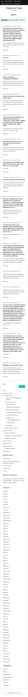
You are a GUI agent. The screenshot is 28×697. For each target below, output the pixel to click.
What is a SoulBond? (7, 430)
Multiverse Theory (17, 1)
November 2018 (6, 515)
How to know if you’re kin (10, 402)
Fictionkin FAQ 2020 (9, 1)
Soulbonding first (7, 458)
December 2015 (6, 603)
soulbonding (6, 685)
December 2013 (6, 659)
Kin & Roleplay (9, 425)
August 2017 (6, 552)
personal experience (7, 677)
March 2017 (5, 563)
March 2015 (5, 627)
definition (5, 669)
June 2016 (5, 587)
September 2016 (7, 579)
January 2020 (6, 507)
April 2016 (5, 592)
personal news (6, 679)
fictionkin (5, 671)
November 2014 (6, 637)
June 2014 (5, 648)
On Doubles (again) (7, 465)
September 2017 (7, 549)
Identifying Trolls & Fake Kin (7, 3)
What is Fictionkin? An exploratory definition (10, 78)
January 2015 (6, 632)
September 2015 (7, 611)
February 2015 (6, 629)
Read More (5, 50)
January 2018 (6, 539)
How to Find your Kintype (11, 415)
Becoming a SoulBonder (9, 433)
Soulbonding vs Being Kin (10, 438)
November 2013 (6, 661)
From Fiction (14, 8)
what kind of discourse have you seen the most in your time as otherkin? (12, 143)
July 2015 (5, 616)
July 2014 (5, 645)
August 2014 (6, 643)
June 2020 (5, 502)
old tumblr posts (7, 26)
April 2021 (5, 496)
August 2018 (6, 523)
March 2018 (5, 536)
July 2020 (5, 499)
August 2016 (6, 581)
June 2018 (5, 528)
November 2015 (6, 605)
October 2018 (6, 518)
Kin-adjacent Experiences (10, 448)
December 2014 (6, 635)
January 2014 (6, 656)
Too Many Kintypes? (10, 422)
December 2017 (6, 542)
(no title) (5, 471)
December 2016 (6, 571)
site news (5, 682)
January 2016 (6, 600)
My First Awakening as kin (14, 420)
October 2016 (6, 576)
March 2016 (5, 595)
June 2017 (5, 555)
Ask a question (17, 3)
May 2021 (5, 494)
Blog (2, 1)
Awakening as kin (10, 417)
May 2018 (5, 531)
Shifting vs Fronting (7, 441)
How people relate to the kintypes (13, 412)
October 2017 (6, 547)
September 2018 (7, 520)
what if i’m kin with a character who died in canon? (14, 97)
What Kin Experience (10, 404)
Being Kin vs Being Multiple (12, 409)
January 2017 (6, 568)
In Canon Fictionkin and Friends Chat (14, 180)
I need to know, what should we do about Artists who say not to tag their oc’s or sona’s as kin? (13, 164)
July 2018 (5, 526)
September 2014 (7, 640)
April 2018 (5, 534)
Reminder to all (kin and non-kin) (13, 365)
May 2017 (5, 557)
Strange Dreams (6, 468)
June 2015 (5, 619)
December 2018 (6, 512)
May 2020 (5, 504)
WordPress (22, 694)
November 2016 (6, 573)
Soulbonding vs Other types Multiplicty (13, 435)
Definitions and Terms (8, 446)
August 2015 (6, 613)
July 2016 (5, 584)
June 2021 (5, 491)
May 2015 (5, 621)
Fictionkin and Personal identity (13, 407)
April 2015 (5, 624)
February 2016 (6, 597)
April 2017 (5, 560)
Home (4, 390)
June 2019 (5, 510)
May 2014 (5, 651)
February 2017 (6, 565)
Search (4, 384)
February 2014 (6, 653)
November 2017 (6, 544)
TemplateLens (12, 694)
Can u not (6, 58)
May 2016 (5, 589)
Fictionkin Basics (8, 395)
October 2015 (6, 608)
